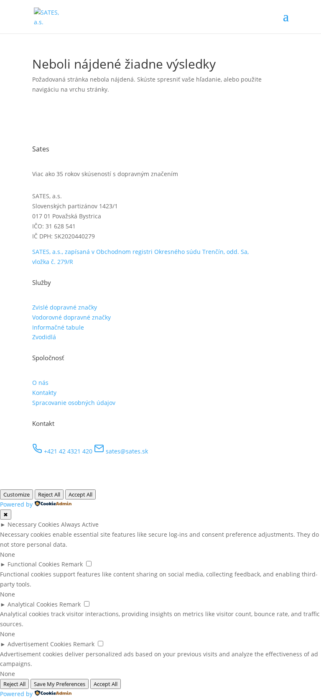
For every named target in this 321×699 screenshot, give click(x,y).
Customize (16, 494)
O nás (40, 383)
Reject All (49, 494)
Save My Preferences (59, 684)
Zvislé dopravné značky (64, 307)
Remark (72, 564)
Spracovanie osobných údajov (73, 403)
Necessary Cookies (33, 524)
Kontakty (44, 393)
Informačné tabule (58, 327)
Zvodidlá (44, 337)
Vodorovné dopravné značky (71, 317)
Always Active (80, 524)
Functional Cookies (34, 564)
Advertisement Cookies (39, 644)
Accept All (80, 494)
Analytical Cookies (33, 604)
